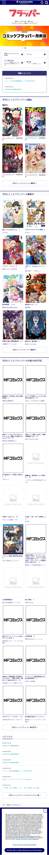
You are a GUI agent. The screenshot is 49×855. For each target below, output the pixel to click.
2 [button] (26, 48)
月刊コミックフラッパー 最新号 (24, 183)
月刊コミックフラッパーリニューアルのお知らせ (17, 779)
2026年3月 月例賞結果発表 (10, 762)
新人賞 (34, 62)
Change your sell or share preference (27, 839)
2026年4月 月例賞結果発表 (10, 754)
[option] (24, 36)
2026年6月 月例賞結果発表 (13, 89)
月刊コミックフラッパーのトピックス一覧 (24, 795)
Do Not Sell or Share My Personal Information (19, 836)
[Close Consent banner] (45, 810)
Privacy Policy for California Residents (24, 845)
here (14, 822)
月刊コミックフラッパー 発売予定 (24, 727)
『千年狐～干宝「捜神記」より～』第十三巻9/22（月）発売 (20, 788)
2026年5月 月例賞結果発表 (10, 745)
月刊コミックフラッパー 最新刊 (24, 350)
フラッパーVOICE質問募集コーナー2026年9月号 (20, 81)
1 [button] (23, 48)
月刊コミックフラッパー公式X (11, 54)
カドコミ (29, 54)
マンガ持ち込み (12, 63)
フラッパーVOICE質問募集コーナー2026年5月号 (17, 771)
